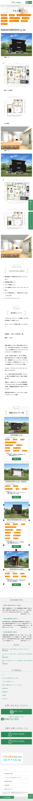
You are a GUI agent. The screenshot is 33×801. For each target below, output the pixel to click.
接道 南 (24, 450)
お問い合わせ (30, 206)
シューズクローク (14, 18)
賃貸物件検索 (5, 691)
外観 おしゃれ (17, 535)
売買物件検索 (5, 688)
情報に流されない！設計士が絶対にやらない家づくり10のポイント (16, 649)
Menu (30, 2)
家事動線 (7, 450)
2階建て (4, 15)
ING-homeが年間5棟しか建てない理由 (10, 678)
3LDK (23, 524)
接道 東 (4, 23)
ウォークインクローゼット (24, 15)
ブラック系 (25, 18)
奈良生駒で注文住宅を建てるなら (17, 793)
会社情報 (4, 695)
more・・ (30, 613)
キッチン (4, 18)
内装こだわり (17, 532)
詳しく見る (16, 459)
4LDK (22, 439)
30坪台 (11, 15)
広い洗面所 (16, 450)
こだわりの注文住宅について (8, 681)
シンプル (15, 486)
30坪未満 (7, 486)
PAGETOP (30, 796)
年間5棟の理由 (8, 773)
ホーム (3, 674)
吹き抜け (7, 535)
